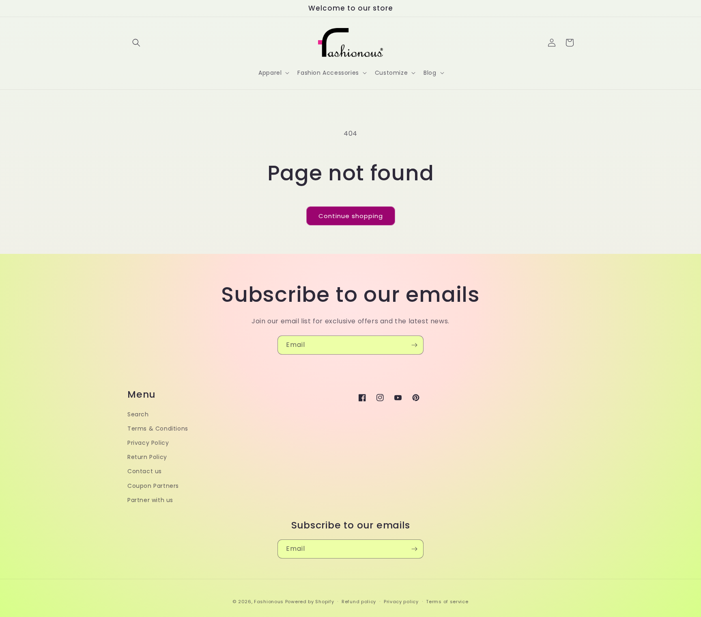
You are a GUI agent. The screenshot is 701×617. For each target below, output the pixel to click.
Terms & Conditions (157, 428)
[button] (136, 43)
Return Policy (147, 457)
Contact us (144, 471)
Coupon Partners (153, 486)
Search (138, 414)
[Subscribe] (414, 345)
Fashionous (269, 601)
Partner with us (150, 500)
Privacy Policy (148, 443)
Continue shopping (350, 216)
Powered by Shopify (309, 601)
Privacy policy (401, 601)
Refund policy (359, 601)
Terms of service (447, 601)
